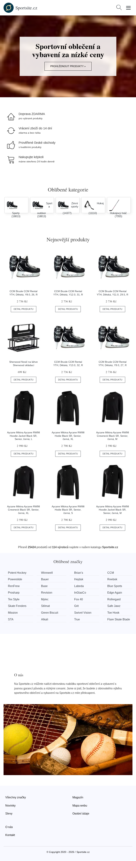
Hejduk (78, 579)
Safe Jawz (113, 605)
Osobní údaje (80, 813)
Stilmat (45, 605)
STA (10, 619)
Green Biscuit (49, 612)
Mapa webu (79, 805)
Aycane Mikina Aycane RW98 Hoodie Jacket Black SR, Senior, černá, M (112, 509)
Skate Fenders (17, 605)
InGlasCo (80, 592)
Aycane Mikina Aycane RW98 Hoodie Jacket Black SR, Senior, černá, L (23, 435)
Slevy (8, 813)
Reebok (112, 579)
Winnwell (47, 572)
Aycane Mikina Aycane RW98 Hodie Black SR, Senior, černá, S (68, 509)
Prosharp (13, 592)
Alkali (44, 619)
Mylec (45, 599)
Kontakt (10, 835)
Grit (76, 605)
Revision (46, 592)
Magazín (77, 797)
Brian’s (78, 572)
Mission (13, 612)
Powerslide (15, 579)
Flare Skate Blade (118, 619)
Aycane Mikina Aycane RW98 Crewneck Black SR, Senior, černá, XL (23, 509)
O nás (9, 827)
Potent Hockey (17, 572)
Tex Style (13, 599)
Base (44, 586)
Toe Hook (113, 612)
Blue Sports (114, 586)
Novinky (10, 805)
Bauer (45, 579)
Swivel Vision (82, 612)
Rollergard (114, 599)
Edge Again (114, 592)
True (77, 619)
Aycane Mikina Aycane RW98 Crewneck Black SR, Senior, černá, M (112, 435)
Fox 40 (78, 599)
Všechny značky (15, 797)
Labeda (79, 586)
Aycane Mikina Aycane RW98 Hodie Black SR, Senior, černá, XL (68, 435)
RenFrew (14, 586)
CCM (110, 572)
